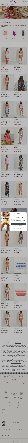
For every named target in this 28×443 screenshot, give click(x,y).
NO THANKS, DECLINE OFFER (18, 225)
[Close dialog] (26, 213)
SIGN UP (18, 223)
